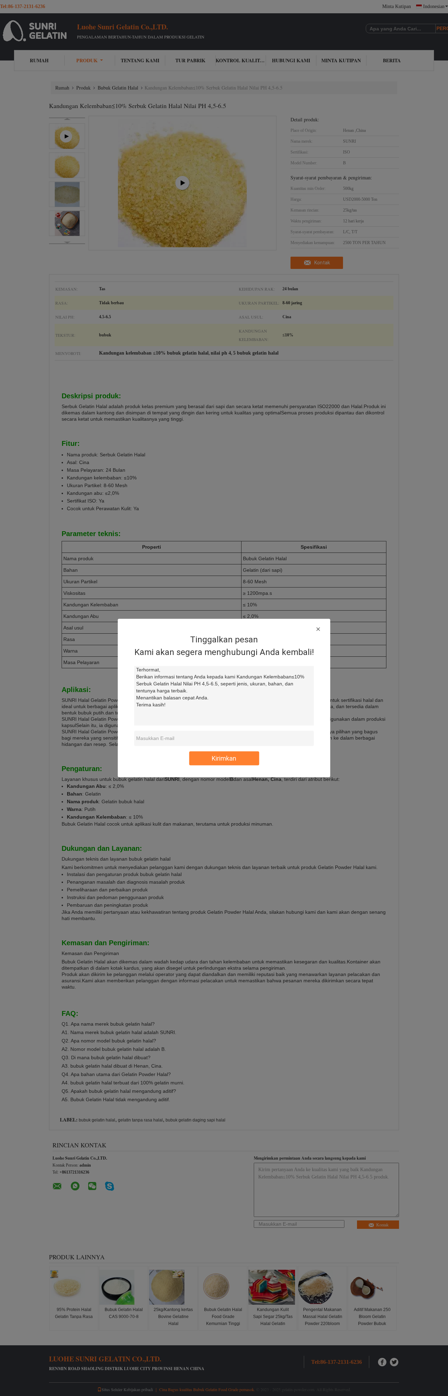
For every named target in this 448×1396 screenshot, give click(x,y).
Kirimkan (224, 758)
